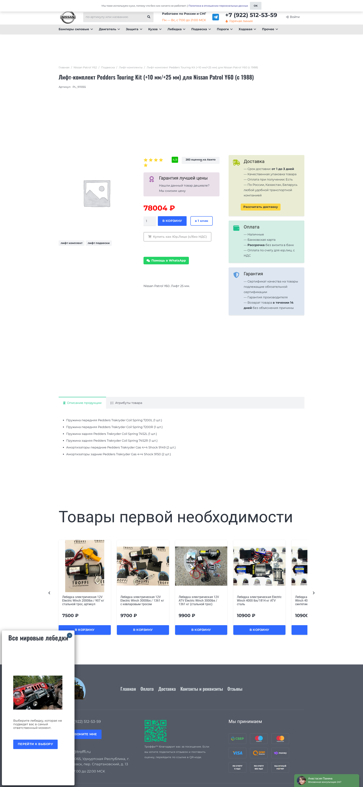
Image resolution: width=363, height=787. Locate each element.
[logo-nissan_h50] (68, 17)
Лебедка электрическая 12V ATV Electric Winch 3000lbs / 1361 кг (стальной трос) (199, 600)
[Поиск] (149, 17)
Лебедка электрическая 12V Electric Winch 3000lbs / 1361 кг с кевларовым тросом (142, 600)
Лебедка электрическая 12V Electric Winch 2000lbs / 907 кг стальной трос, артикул (83, 600)
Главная (64, 67)
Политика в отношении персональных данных (218, 5)
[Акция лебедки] (38, 693)
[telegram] (215, 17)
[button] (91, 29)
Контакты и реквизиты (201, 688)
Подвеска (108, 67)
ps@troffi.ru (79, 751)
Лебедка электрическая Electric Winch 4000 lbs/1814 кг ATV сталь (259, 600)
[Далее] (313, 593)
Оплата (147, 688)
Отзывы (234, 688)
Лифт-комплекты (131, 67)
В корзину (172, 221)
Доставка (167, 688)
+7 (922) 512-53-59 (84, 721)
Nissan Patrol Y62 (85, 67)
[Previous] (49, 593)
